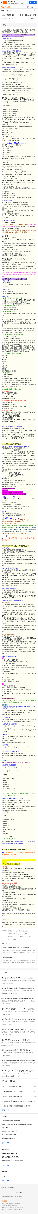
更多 (2, 1143)
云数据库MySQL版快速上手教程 (10, 1121)
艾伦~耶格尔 (4, 983)
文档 (3, 1196)
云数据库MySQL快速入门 (8, 1138)
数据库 (25, 934)
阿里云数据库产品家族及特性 (9, 1131)
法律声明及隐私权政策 (7, 1203)
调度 (29, 937)
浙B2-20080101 (19, 1207)
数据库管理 (23, 937)
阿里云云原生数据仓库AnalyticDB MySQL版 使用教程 (16, 1124)
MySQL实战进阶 (6, 1128)
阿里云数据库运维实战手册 (9, 1153)
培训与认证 (19, 1196)
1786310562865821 (6, 993)
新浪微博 (10, 1187)
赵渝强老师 (4, 1024)
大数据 (14, 939)
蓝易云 (3, 1003)
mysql (3, 1176)
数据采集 (10, 937)
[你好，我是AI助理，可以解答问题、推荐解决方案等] (28, 7)
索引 (16, 937)
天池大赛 (13, 1196)
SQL (31, 934)
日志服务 (25, 931)
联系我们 (19, 1192)
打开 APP (32, 2)
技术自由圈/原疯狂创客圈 (7, 1076)
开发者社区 (7, 1196)
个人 (35, 10)
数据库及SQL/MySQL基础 (9, 1134)
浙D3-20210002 (18, 1209)
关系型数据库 (11, 934)
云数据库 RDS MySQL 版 (14, 931)
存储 (9, 939)
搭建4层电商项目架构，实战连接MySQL (13, 1160)
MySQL (19, 934)
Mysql (7, 919)
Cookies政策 (17, 1203)
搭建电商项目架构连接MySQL (10, 1157)
